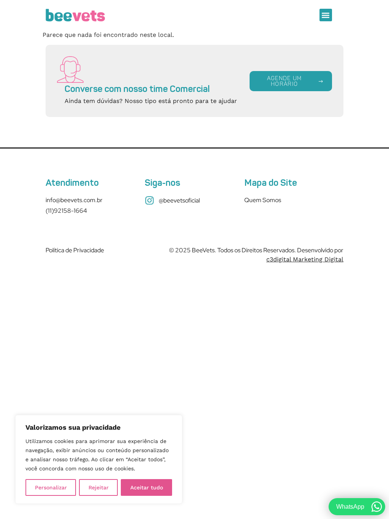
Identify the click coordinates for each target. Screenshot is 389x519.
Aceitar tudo (146, 487)
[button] (325, 15)
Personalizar (51, 487)
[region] (98, 459)
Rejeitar (99, 487)
